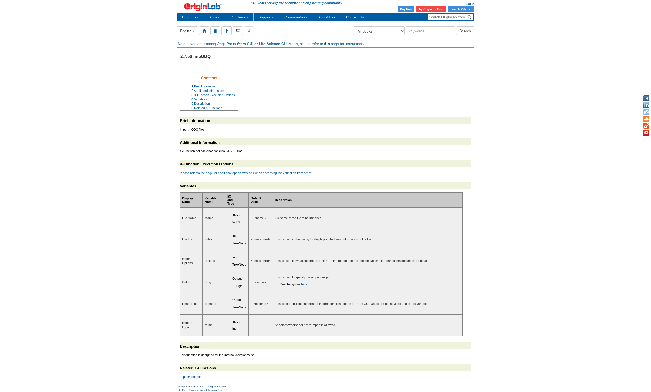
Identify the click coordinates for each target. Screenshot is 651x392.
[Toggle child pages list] (249, 30)
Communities (294, 17)
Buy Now (406, 9)
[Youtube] (646, 132)
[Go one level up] (226, 30)
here (304, 284)
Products (189, 17)
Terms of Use (215, 390)
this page (331, 43)
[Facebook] (646, 98)
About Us (325, 17)
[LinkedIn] (646, 105)
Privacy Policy (197, 390)
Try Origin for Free (431, 9)
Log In (470, 3)
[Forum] (646, 119)
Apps (213, 17)
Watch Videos (461, 9)
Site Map (182, 390)
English (186, 30)
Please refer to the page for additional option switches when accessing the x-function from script (245, 173)
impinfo (196, 377)
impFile (185, 377)
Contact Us (355, 17)
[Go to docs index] (204, 30)
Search (465, 30)
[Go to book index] (215, 30)
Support (265, 17)
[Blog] (646, 112)
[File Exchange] (646, 126)
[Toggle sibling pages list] (238, 30)
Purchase (238, 17)
